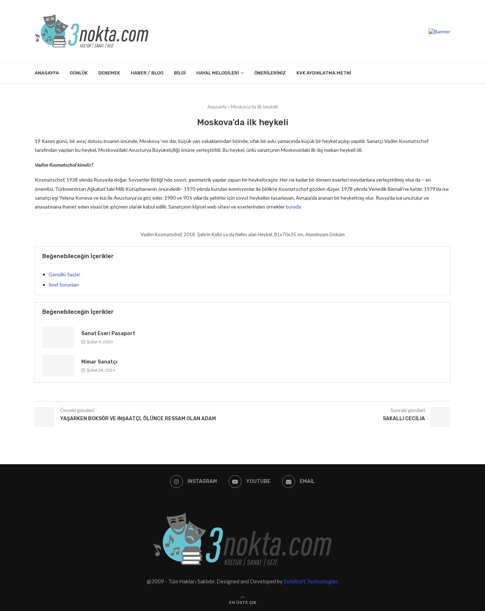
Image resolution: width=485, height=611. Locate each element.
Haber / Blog (147, 73)
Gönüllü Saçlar (64, 274)
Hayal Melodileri (217, 73)
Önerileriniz (270, 73)
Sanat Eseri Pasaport (108, 334)
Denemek (109, 73)
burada (293, 207)
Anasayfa (47, 73)
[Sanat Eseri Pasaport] (58, 337)
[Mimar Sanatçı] (58, 365)
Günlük (79, 73)
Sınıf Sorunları (64, 285)
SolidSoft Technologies (311, 581)
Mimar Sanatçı (99, 362)
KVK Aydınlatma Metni (323, 73)
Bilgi (180, 73)
